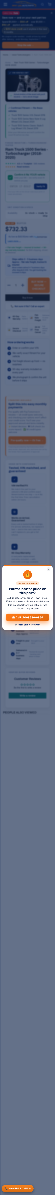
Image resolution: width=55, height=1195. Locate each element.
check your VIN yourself (28, 625)
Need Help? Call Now (17, 1188)
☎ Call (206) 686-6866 (27, 617)
